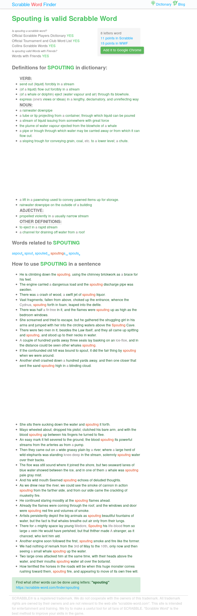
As (22, 485)
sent (23, 365)
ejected (66, 125)
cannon (108, 485)
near (41, 485)
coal (79, 140)
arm (113, 429)
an (113, 340)
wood (57, 294)
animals (76, 515)
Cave (130, 325)
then (109, 360)
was (130, 284)
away (105, 130)
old (49, 350)
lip (36, 115)
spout (29, 253)
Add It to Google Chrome (122, 50)
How (23, 566)
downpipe (45, 110)
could (43, 345)
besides (65, 329)
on (52, 204)
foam (63, 304)
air (94, 94)
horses (51, 566)
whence (117, 299)
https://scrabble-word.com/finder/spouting (47, 587)
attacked (50, 556)
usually (60, 215)
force (105, 120)
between (54, 434)
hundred (44, 340)
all (110, 329)
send (23, 83)
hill (55, 350)
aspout (17, 253)
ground (78, 439)
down (46, 274)
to (92, 140)
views (47, 99)
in (58, 83)
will (78, 566)
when (24, 355)
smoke (93, 485)
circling (78, 325)
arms (23, 325)
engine (32, 284)
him (51, 535)
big (67, 515)
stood (52, 334)
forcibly (50, 83)
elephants (34, 454)
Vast (23, 299)
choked (78, 299)
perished (69, 530)
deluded (99, 480)
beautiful (108, 515)
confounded (37, 350)
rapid (42, 227)
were (91, 309)
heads (111, 556)
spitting (132, 329)
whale (32, 94)
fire (37, 495)
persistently (39, 515)
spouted (42, 253)
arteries (52, 444)
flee (101, 434)
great (96, 120)
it (132, 130)
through (104, 94)
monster (117, 566)
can (116, 115)
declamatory (95, 99)
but (76, 319)
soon (48, 540)
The (23, 284)
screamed (34, 319)
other (66, 345)
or (39, 94)
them (100, 470)
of (22, 89)
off (56, 232)
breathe (76, 520)
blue (23, 470)
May (87, 546)
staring (46, 500)
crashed (47, 360)
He (22, 274)
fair (106, 350)
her (56, 325)
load (73, 284)
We (22, 546)
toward (37, 571)
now (120, 546)
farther (52, 490)
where (107, 449)
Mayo (24, 429)
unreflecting (123, 99)
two (40, 329)
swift (69, 294)
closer (124, 360)
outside (66, 204)
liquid (39, 83)
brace (128, 274)
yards (56, 340)
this (98, 566)
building (86, 204)
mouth (44, 480)
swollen (25, 289)
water (68, 94)
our (83, 490)
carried (94, 130)
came (117, 329)
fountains (123, 515)
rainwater (30, 110)
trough (39, 130)
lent (45, 535)
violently (41, 215)
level (110, 140)
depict (53, 515)
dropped (59, 429)
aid (57, 535)
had (28, 546)
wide (62, 449)
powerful (125, 439)
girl (123, 319)
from (58, 115)
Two (23, 556)
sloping (28, 140)
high (123, 309)
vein (34, 530)
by (120, 350)
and (88, 94)
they (104, 329)
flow (41, 89)
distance (31, 345)
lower (102, 140)
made (105, 530)
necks (78, 334)
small (38, 551)
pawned (80, 199)
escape (66, 319)
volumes (67, 510)
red (44, 510)
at (66, 500)
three (74, 340)
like (119, 540)
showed (42, 470)
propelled (27, 215)
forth (50, 304)
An (22, 439)
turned (88, 434)
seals (83, 340)
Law (81, 329)
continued (32, 500)
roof (82, 232)
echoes (83, 480)
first (75, 540)
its (112, 94)
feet (28, 279)
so (133, 525)
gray (30, 475)
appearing (88, 571)
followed (59, 540)
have (57, 530)
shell (36, 360)
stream (69, 83)
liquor (100, 294)
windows (41, 314)
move (105, 571)
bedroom (26, 314)
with (88, 120)
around (48, 355)
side (61, 490)
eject (58, 94)
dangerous (60, 284)
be (121, 115)
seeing (25, 551)
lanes (126, 464)
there (37, 424)
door (133, 505)
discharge (111, 284)
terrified (33, 566)
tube (26, 115)
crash (44, 294)
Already (25, 505)
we (31, 355)
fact (44, 520)
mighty (43, 525)
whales (76, 345)
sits (29, 424)
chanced (26, 535)
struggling (112, 319)
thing (113, 350)
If (21, 350)
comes (129, 566)
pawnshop (41, 199)
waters (89, 325)
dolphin (47, 94)
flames (82, 309)
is (26, 274)
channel (29, 232)
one (116, 360)
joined (74, 464)
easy (28, 439)
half (39, 309)
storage (112, 199)
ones (39, 556)
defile (96, 304)
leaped (74, 304)
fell (46, 439)
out (30, 83)
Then (24, 449)
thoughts (113, 480)
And (23, 480)
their (69, 334)
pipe (26, 130)
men (47, 329)
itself (89, 329)
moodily (58, 500)
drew (34, 485)
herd (127, 449)
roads (71, 566)
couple (28, 340)
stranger (120, 530)
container (72, 115)
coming (63, 505)
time (86, 556)
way (136, 99)
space (53, 525)
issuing (52, 120)
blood (24, 434)
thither (95, 530)
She (23, 319)
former (134, 540)
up (99, 199)
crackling (117, 490)
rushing (25, 571)
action (123, 485)
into (83, 304)
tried (53, 319)
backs (39, 459)
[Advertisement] (80, 170)
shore (90, 464)
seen (57, 345)
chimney (93, 274)
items (92, 199)
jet (76, 294)
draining (47, 232)
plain (81, 449)
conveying (58, 140)
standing (56, 454)
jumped (40, 325)
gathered (91, 319)
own (121, 571)
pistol (77, 429)
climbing (34, 274)
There (24, 294)
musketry (27, 495)
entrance (102, 299)
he (82, 319)
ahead (105, 500)
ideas (61, 99)
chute (123, 140)
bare (105, 429)
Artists (24, 515)
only (96, 520)
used (54, 199)
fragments (35, 299)
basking (99, 340)
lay (90, 340)
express (26, 99)
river (97, 449)
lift (24, 199)
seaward (114, 464)
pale (23, 475)
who (38, 535)
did (95, 350)
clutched (89, 429)
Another (26, 360)
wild (23, 454)
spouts (74, 253)
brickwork (108, 274)
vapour (79, 94)
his (22, 279)
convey (68, 199)
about (47, 429)
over (23, 459)
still (42, 464)
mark (37, 439)
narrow (72, 215)
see (78, 485)
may (80, 130)
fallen (49, 299)
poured (129, 115)
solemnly (110, 454)
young (69, 525)
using (76, 274)
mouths (50, 561)
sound (51, 464)
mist (38, 475)
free (129, 571)
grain (70, 140)
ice (71, 470)
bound (70, 350)
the (22, 125)
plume (30, 125)
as (118, 274)
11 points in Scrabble (117, 38)
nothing (38, 546)
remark (53, 546)
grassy (72, 449)
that (133, 360)
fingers (72, 434)
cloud (86, 365)
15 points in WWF (114, 43)
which (98, 115)
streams (26, 444)
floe (29, 464)
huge (106, 566)
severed (56, 439)
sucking (47, 424)
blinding (75, 365)
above (66, 299)
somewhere (75, 120)
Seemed (56, 480)
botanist (104, 561)
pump (79, 444)
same (78, 556)
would (48, 530)
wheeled (35, 429)
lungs (120, 520)
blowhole (122, 94)
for (47, 140)
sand (36, 365)
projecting (46, 115)
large (119, 449)
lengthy (78, 99)
